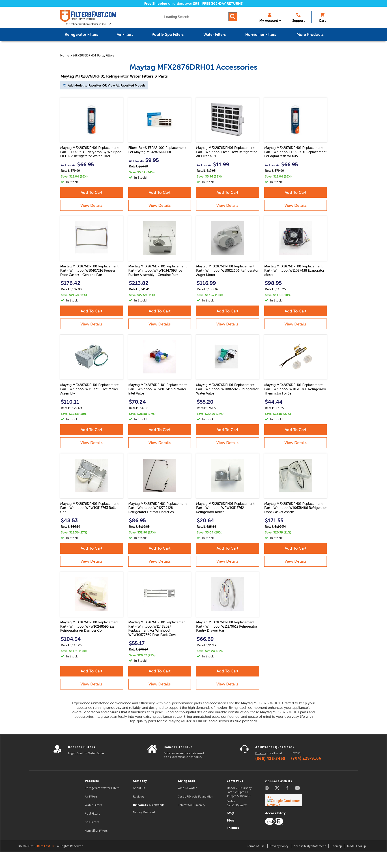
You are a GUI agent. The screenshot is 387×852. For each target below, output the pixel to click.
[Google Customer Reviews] (283, 800)
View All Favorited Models (126, 85)
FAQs (230, 812)
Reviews (138, 796)
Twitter (277, 788)
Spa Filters (92, 822)
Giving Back (186, 781)
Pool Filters (92, 813)
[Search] (232, 16)
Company (140, 781)
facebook (287, 788)
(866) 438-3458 (270, 758)
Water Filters (93, 805)
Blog (230, 820)
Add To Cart (91, 192)
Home (64, 55)
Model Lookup (356, 846)
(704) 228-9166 (306, 758)
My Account (268, 20)
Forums (233, 828)
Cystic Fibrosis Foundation (195, 796)
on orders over (172, 3)
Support (298, 20)
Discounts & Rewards (148, 805)
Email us (260, 753)
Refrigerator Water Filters (102, 788)
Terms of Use (256, 846)
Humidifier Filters (96, 830)
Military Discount (144, 812)
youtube (297, 788)
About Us (139, 788)
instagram (267, 788)
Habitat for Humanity (191, 805)
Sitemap (336, 846)
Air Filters (91, 796)
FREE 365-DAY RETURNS (222, 3)
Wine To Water (187, 788)
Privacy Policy (279, 846)
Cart (322, 20)
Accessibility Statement (310, 846)
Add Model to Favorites (84, 85)
